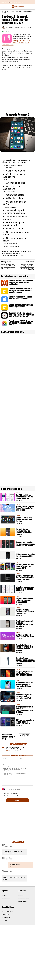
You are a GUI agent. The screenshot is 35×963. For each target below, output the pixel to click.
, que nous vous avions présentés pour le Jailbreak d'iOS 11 (16, 43)
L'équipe (4, 895)
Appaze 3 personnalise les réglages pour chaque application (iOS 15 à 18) (25, 544)
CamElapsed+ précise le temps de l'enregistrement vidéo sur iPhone (24, 623)
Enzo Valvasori (9, 27)
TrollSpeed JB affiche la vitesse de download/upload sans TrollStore (24, 709)
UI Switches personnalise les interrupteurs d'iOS (25, 555)
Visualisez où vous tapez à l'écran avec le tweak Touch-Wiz (25, 589)
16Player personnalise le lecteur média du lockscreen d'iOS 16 (25, 722)
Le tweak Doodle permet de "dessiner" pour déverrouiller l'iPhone (24, 673)
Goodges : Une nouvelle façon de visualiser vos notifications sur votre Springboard (20, 290)
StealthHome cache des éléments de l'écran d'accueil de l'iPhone (24, 684)
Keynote (10, 2)
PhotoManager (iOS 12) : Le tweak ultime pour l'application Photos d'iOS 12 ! (21, 323)
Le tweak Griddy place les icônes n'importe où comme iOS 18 (25, 566)
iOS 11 (4, 31)
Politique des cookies (23, 898)
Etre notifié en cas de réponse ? (11, 795)
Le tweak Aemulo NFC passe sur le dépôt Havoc (25, 636)
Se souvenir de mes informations (11, 793)
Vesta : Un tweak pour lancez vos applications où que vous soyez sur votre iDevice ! (8, 266)
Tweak (19, 6)
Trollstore (15, 2)
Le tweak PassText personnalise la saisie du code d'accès (25, 611)
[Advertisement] (17, 91)
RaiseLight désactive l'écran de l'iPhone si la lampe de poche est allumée (24, 647)
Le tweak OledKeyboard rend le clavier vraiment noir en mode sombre (25, 577)
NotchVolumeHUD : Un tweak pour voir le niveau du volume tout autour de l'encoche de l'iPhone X (27, 267)
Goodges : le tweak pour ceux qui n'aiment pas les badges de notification (21, 282)
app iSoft (4, 920)
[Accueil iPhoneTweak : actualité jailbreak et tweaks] (2, 11)
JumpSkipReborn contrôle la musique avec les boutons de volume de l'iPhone (25, 660)
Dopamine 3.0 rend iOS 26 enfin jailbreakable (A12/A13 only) (14, 748)
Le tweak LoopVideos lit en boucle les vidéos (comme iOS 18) (24, 600)
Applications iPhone (7, 911)
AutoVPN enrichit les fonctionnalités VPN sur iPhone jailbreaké (24, 497)
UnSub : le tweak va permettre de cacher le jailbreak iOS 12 (21, 306)
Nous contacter (6, 898)
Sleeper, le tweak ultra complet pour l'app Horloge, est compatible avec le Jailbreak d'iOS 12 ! (21, 315)
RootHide (20, 2)
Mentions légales (22, 901)
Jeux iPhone (5, 914)
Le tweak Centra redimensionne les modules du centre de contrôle (24, 531)
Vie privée (20, 895)
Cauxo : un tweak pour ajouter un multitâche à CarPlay (24, 519)
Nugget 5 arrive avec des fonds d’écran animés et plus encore (25, 508)
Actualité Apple (6, 917)
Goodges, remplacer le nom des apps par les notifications (20, 297)
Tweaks (6, 11)
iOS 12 (8, 31)
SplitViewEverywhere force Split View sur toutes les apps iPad (24, 696)
